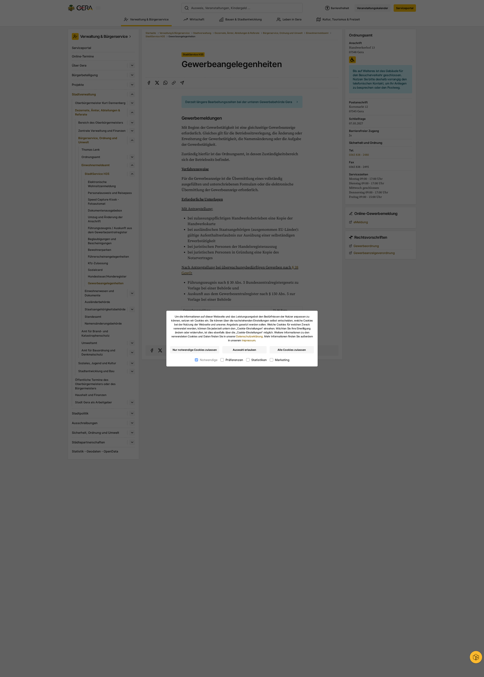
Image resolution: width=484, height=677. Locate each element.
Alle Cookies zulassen (292, 349)
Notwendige (208, 360)
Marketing (282, 360)
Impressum (248, 340)
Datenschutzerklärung (249, 336)
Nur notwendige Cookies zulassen (195, 349)
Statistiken (259, 360)
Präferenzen (234, 360)
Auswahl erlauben (244, 349)
